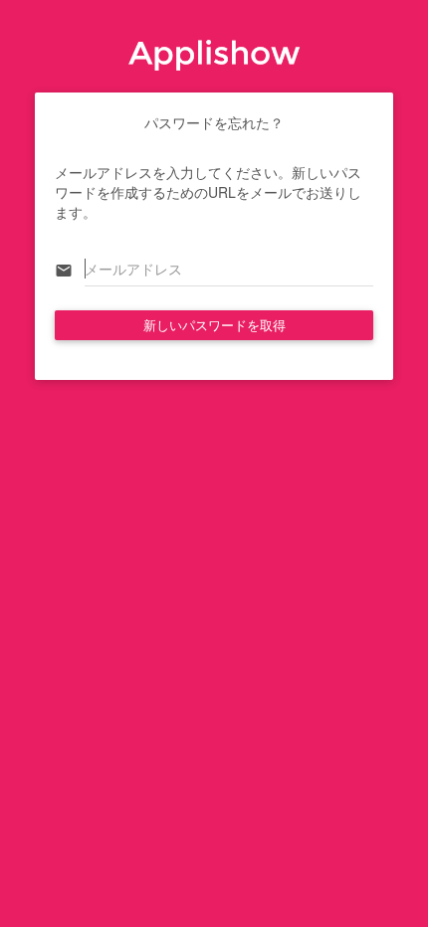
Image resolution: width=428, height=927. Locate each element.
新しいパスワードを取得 (214, 324)
